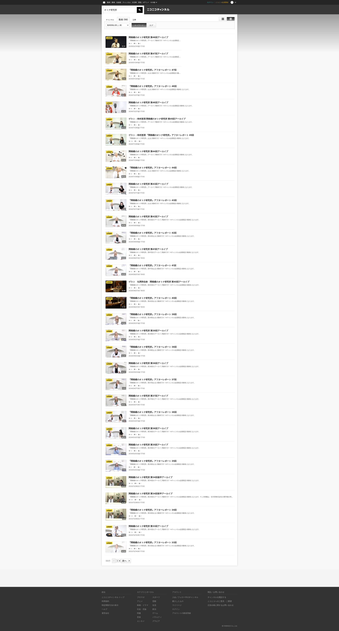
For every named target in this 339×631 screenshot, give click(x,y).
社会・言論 (141, 609)
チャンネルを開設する (217, 597)
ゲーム (155, 613)
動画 (108, 2)
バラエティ (157, 617)
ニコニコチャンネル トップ (113, 597)
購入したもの (177, 601)
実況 (139, 2)
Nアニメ (146, 2)
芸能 (154, 601)
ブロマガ (140, 597)
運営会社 (105, 613)
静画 (113, 2)
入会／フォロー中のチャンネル (185, 597)
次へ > (126, 561)
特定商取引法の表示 (110, 605)
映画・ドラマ (142, 605)
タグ (151, 25)
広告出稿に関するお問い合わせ (221, 605)
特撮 (139, 613)
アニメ (140, 601)
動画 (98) (123, 19)
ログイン (210, 2)
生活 (154, 605)
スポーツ (156, 597)
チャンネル (127, 2)
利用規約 (105, 601)
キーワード (139, 25)
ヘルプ (104, 609)
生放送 (118, 2)
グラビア (156, 621)
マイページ (177, 605)
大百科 (134, 2)
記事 (134, 20)
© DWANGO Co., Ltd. (229, 626)
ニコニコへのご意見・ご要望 (220, 601)
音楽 (139, 617)
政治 (154, 609)
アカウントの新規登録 (181, 613)
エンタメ (140, 621)
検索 (140, 10)
